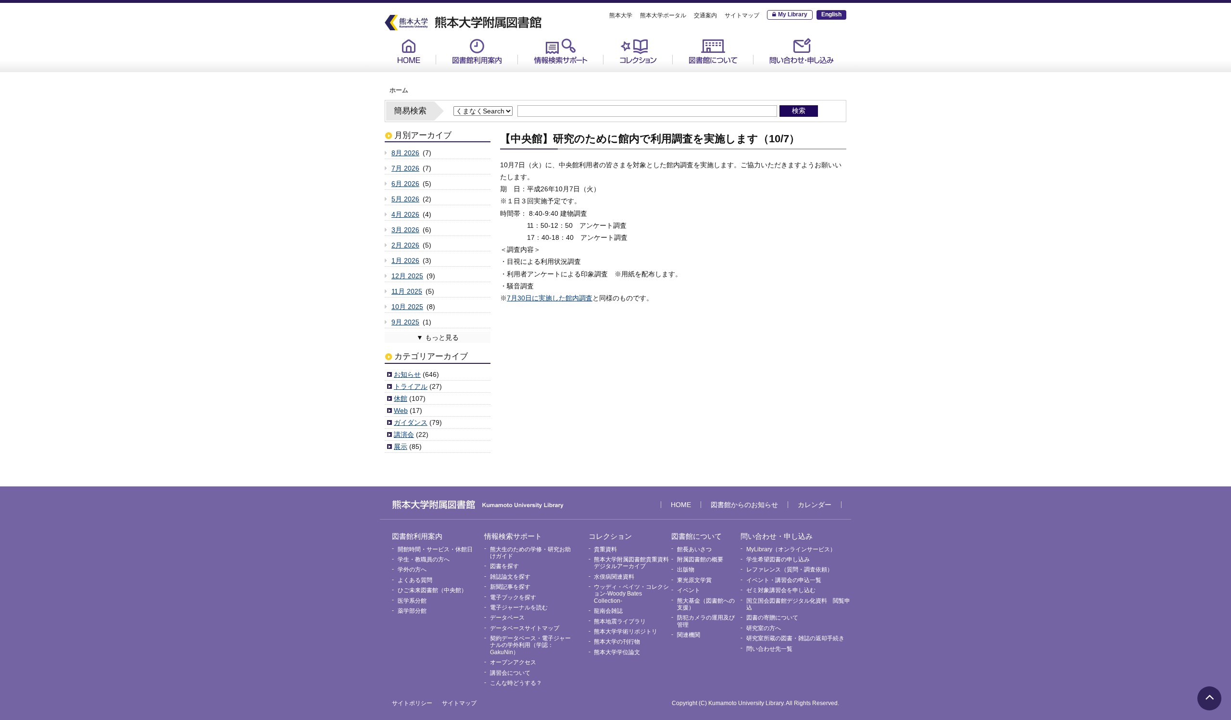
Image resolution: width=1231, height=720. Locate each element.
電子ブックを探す (513, 597)
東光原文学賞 (694, 580)
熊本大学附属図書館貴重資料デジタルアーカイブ (631, 563)
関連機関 (688, 635)
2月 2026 (405, 245)
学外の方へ (412, 569)
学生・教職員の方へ (424, 559)
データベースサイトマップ (524, 628)
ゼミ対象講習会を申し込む (781, 590)
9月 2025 (405, 322)
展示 (400, 446)
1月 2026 (405, 260)
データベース (507, 617)
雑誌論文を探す (510, 576)
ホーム (398, 90)
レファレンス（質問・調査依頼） (789, 569)
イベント (688, 590)
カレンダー (814, 505)
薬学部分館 (412, 611)
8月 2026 (405, 152)
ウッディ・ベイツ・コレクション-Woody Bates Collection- (631, 593)
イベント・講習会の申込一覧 (783, 580)
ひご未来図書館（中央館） (432, 590)
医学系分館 (412, 600)
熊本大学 (620, 15)
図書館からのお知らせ (744, 505)
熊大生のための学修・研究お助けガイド (570, 76)
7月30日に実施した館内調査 (549, 298)
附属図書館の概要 (700, 559)
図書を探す (504, 566)
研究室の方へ (763, 628)
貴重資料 (625, 72)
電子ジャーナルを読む (519, 607)
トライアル (410, 386)
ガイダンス (410, 422)
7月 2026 (405, 168)
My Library (792, 14)
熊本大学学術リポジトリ (625, 631)
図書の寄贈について (772, 617)
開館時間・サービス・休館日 (488, 72)
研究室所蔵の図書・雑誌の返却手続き (795, 638)
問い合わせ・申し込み (801, 51)
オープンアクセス (513, 662)
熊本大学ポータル (663, 15)
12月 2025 (407, 276)
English (831, 14)
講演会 (404, 434)
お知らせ (407, 374)
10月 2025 (407, 306)
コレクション (638, 51)
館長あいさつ (701, 72)
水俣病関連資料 (614, 576)
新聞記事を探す (510, 586)
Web (401, 410)
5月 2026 (405, 199)
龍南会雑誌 (608, 611)
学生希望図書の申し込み (778, 559)
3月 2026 (405, 229)
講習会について (510, 673)
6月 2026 (405, 183)
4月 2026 (405, 214)
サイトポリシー (412, 703)
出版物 (685, 569)
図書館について (713, 51)
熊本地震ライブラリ (620, 621)
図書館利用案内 (477, 51)
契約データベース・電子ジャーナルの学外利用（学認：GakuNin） (530, 645)
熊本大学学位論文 (617, 652)
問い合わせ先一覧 (769, 649)
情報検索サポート (560, 51)
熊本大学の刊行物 (617, 641)
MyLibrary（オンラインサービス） (804, 76)
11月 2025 (406, 291)
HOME (409, 51)
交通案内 (705, 15)
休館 (400, 398)
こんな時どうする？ (516, 683)
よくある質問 (415, 580)
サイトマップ (742, 15)
